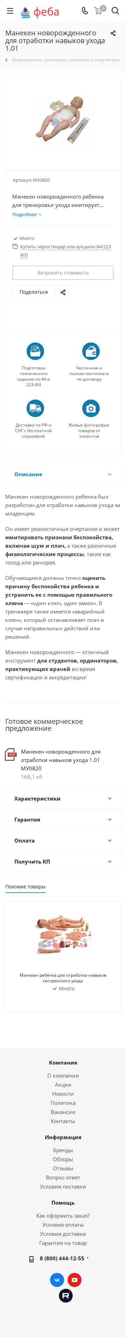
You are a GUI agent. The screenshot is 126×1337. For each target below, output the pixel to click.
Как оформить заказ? (63, 1215)
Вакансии (63, 1111)
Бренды (63, 1150)
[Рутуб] (66, 1294)
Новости (63, 1093)
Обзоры (63, 1159)
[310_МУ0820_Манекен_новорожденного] (63, 120)
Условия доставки (63, 1233)
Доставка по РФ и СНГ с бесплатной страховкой (33, 430)
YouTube (75, 1280)
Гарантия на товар (63, 1242)
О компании (63, 1075)
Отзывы (63, 1168)
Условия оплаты (63, 1224)
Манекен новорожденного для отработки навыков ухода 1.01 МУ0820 (60, 760)
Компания (63, 1062)
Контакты (63, 1120)
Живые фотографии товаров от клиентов (89, 430)
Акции (63, 1084)
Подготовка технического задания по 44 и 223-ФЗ (33, 376)
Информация (63, 1137)
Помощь (63, 1202)
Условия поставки (63, 1186)
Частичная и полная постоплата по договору (89, 373)
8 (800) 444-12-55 (62, 1258)
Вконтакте (57, 1280)
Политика (63, 1102)
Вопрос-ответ (63, 1177)
